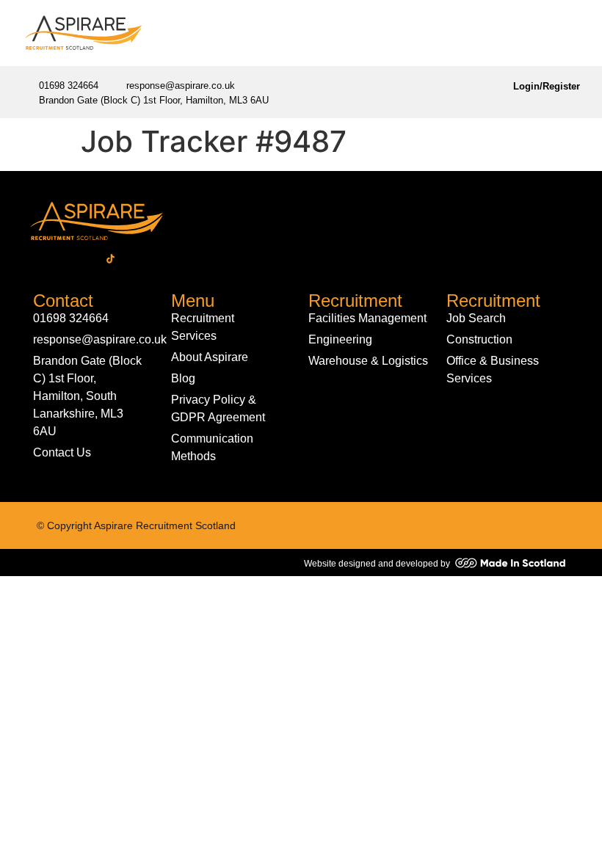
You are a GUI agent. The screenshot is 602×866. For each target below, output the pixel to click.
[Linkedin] (59, 259)
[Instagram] (136, 259)
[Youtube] (161, 259)
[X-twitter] (84, 259)
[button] (569, 33)
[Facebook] (33, 259)
